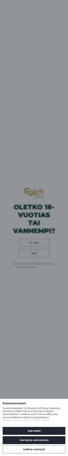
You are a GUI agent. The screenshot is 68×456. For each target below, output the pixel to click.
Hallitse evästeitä (34, 449)
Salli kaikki (34, 430)
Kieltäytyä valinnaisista (34, 440)
